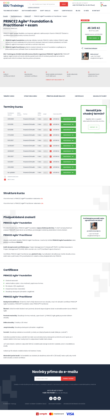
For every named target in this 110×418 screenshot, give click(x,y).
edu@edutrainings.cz (96, 58)
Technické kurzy (10, 11)
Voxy (56, 11)
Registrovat (67, 119)
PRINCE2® (27, 16)
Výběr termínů (92, 38)
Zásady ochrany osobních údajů (35, 404)
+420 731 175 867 (95, 56)
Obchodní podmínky (54, 404)
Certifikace (67, 11)
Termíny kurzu (8, 96)
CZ (101, 3)
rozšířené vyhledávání (33, 7)
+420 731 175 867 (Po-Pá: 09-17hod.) (83, 5)
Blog (78, 11)
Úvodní (5, 16)
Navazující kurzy (100, 96)
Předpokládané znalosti (56, 96)
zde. (41, 199)
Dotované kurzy (29, 11)
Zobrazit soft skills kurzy (54, 80)
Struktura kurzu (30, 96)
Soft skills (45, 11)
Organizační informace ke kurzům (74, 404)
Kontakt (96, 11)
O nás (86, 11)
